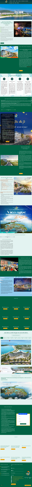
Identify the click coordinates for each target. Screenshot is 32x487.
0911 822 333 (5, 471)
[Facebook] (31, 98)
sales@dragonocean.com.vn (6, 473)
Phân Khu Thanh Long (16, 307)
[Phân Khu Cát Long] (16, 322)
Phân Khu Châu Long (5, 307)
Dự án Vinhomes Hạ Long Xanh (9, 107)
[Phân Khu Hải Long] (5, 312)
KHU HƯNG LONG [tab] (22, 338)
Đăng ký (28, 371)
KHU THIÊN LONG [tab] (15, 338)
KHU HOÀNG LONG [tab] (12, 338)
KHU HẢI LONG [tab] (19, 338)
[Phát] (22, 33)
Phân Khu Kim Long (27, 326)
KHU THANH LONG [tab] (26, 338)
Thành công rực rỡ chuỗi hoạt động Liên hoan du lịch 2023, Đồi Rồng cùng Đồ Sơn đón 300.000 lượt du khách (15, 458)
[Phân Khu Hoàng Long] (27, 312)
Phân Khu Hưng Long (27, 307)
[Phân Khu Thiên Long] (16, 312)
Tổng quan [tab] (1, 338)
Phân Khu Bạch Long (5, 326)
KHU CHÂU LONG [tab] (30, 338)
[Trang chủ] (6, 1)
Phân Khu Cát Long (16, 326)
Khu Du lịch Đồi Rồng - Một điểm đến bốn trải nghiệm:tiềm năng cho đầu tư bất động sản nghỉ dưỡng (26, 458)
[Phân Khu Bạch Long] (5, 322)
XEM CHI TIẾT (5, 318)
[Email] (31, 100)
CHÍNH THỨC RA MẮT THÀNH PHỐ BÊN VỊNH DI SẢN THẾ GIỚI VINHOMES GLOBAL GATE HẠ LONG (5, 446)
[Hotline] (31, 99)
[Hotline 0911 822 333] (1, 485)
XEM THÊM (21, 70)
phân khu (16, 298)
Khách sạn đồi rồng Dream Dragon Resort (26, 445)
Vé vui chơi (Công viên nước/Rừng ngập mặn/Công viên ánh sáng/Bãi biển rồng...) (18, 478)
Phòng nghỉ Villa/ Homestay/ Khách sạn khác (17, 477)
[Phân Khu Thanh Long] (16, 303)
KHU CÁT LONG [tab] (5, 338)
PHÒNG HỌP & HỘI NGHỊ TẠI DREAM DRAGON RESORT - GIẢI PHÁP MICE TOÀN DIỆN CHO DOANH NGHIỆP (15, 446)
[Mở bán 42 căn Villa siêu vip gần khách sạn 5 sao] (5, 453)
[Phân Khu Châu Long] (5, 303)
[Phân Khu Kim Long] (27, 322)
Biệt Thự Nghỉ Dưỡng (6, 239)
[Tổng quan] (16, 352)
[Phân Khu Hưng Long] (27, 303)
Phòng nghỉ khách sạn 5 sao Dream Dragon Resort (17, 476)
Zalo (31, 101)
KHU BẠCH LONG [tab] (8, 338)
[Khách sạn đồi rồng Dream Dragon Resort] (27, 441)
